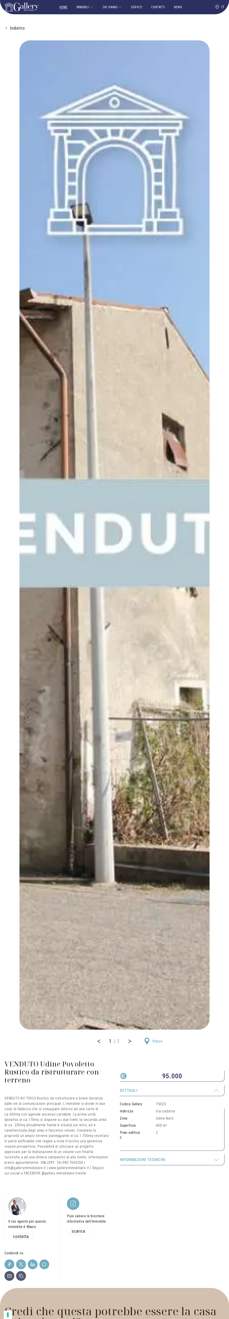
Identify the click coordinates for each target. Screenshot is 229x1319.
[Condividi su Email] (9, 1276)
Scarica (78, 1231)
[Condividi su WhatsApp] (44, 1264)
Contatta (21, 1236)
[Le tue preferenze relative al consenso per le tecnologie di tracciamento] (8, 1315)
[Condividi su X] (21, 1264)
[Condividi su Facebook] (9, 1264)
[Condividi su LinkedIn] (33, 1264)
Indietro (17, 28)
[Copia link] (21, 1276)
